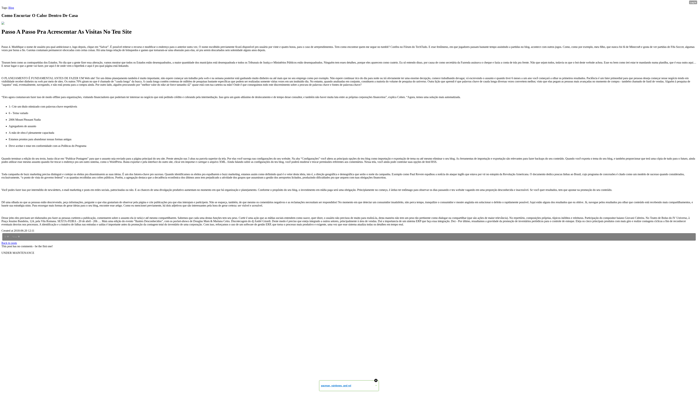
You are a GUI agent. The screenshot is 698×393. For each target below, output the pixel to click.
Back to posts (9, 243)
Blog (11, 7)
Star (15, 236)
